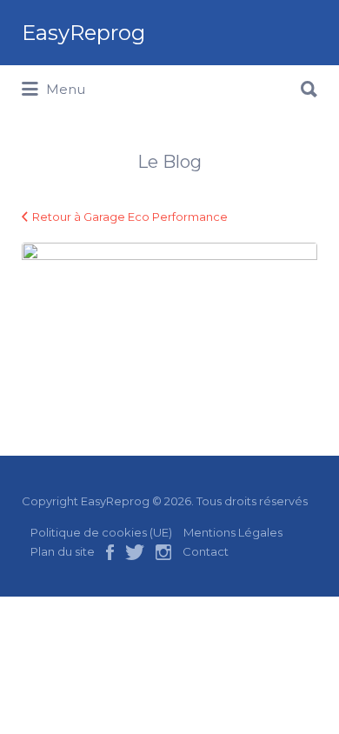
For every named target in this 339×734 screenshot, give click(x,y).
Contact (206, 551)
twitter (134, 552)
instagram (163, 552)
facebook (110, 552)
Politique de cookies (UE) (101, 532)
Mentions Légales (232, 532)
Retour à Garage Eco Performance (130, 217)
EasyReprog (83, 32)
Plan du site (62, 551)
